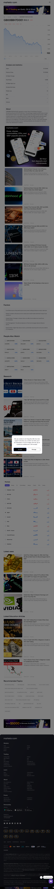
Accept (20, 449)
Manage (34, 449)
